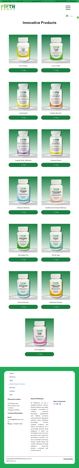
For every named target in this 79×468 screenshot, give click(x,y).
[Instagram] (54, 404)
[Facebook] (57, 404)
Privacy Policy (68, 459)
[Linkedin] (60, 404)
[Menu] (68, 7)
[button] (78, 17)
